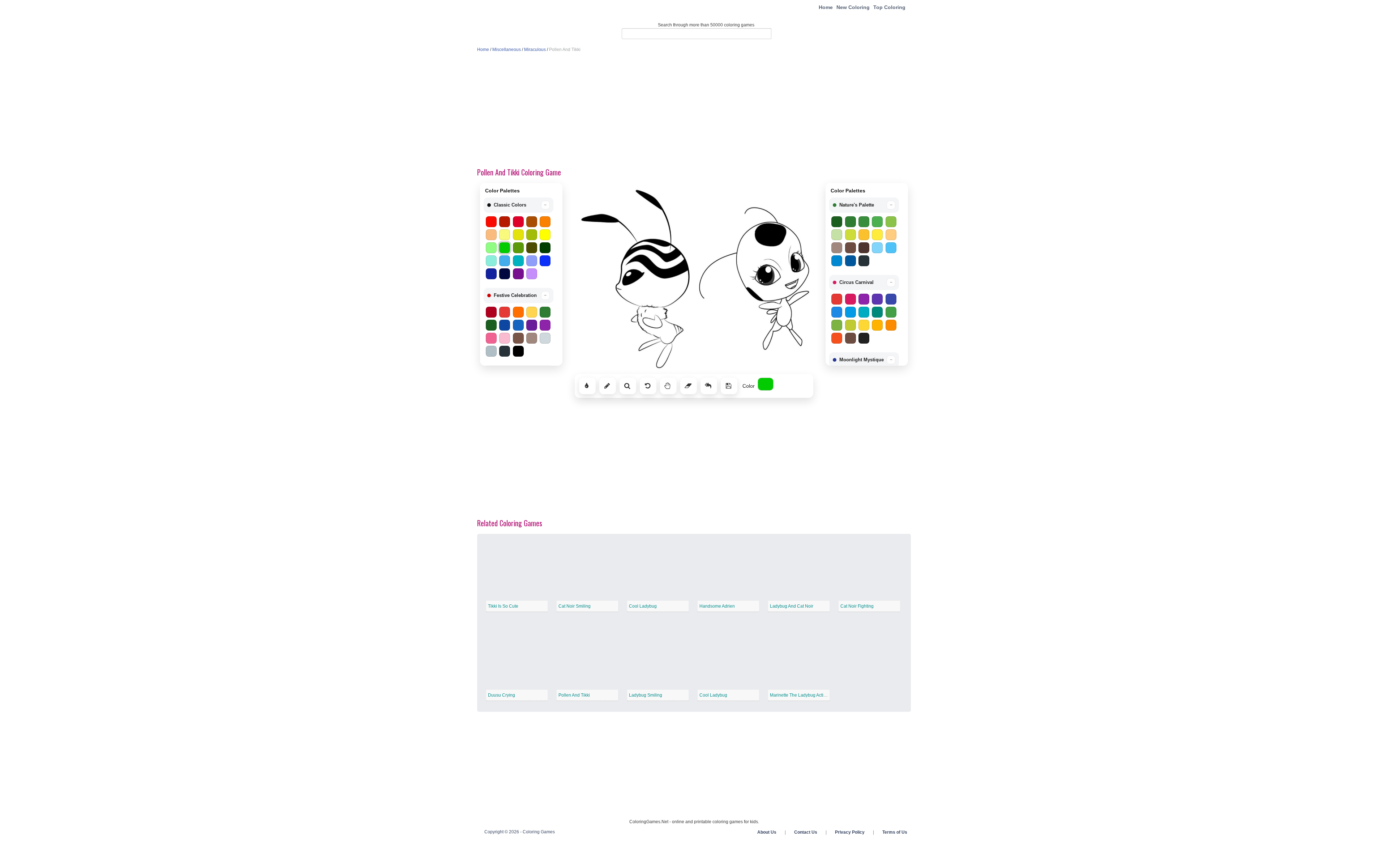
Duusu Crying (501, 695)
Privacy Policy (850, 832)
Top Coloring (889, 7)
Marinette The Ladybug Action (799, 695)
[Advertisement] (694, 110)
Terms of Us (894, 832)
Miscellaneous (506, 49)
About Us (766, 832)
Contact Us (805, 832)
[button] (518, 205)
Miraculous (535, 49)
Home (826, 7)
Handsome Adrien (717, 606)
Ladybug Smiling (645, 695)
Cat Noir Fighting (857, 606)
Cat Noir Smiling (574, 606)
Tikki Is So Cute (503, 606)
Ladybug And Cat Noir (791, 606)
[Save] (729, 386)
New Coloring (853, 7)
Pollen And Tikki (574, 695)
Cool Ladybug (643, 606)
